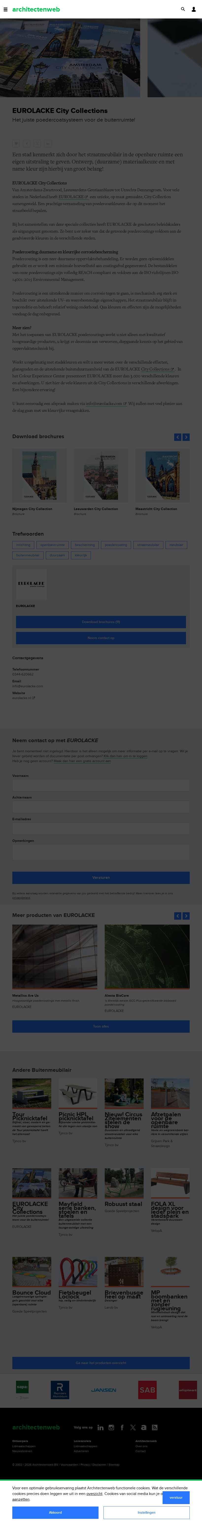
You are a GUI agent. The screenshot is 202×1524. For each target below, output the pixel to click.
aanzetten (21, 1499)
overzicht (94, 1494)
